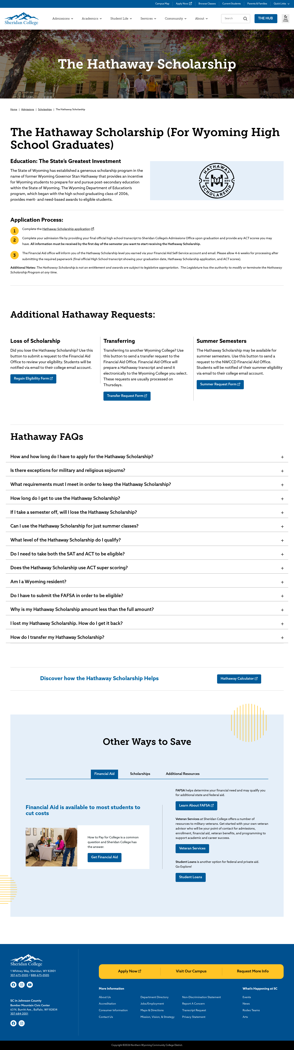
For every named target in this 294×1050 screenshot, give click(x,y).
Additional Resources (183, 774)
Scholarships (45, 109)
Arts (245, 1017)
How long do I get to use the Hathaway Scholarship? (65, 498)
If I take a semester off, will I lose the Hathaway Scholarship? (73, 512)
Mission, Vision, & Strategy (158, 1017)
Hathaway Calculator (237, 678)
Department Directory (155, 997)
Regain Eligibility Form (31, 378)
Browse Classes (207, 4)
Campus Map (162, 4)
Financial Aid (104, 774)
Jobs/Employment (152, 1004)
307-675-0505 (19, 975)
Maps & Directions (152, 1010)
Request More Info (253, 971)
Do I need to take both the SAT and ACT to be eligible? (67, 554)
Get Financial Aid (104, 857)
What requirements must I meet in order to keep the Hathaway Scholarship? (90, 484)
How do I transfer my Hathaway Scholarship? (57, 637)
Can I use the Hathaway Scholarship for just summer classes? (74, 526)
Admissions (27, 109)
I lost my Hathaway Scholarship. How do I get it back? (66, 623)
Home (13, 109)
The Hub (266, 18)
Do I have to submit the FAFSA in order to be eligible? (66, 596)
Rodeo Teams (251, 1010)
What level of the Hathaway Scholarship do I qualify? (65, 540)
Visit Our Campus (191, 971)
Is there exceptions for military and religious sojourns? (67, 471)
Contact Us (106, 1017)
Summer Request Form (218, 384)
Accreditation (107, 1004)
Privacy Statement (193, 1017)
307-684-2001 (19, 1014)
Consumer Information (113, 1010)
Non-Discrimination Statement (201, 997)
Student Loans (190, 877)
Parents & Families (257, 4)
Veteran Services (192, 848)
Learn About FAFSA (194, 805)
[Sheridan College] (22, 19)
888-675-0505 (40, 975)
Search (245, 18)
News (246, 1004)
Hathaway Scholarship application (66, 229)
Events (247, 997)
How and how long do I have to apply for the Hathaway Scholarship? (81, 457)
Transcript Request (194, 1010)
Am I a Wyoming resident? (38, 582)
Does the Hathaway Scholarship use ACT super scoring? (69, 568)
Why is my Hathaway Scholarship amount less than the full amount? (82, 610)
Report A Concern (193, 1004)
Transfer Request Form (125, 396)
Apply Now (182, 4)
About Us (105, 997)
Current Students (231, 4)
